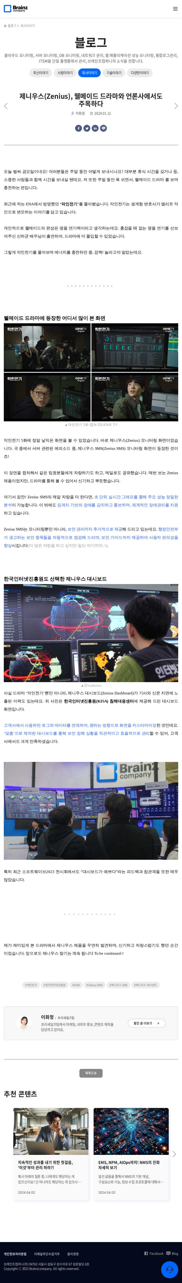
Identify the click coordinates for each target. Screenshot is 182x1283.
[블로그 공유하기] (103, 128)
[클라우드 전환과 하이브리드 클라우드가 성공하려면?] (176, 106)
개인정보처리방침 (15, 1253)
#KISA (76, 985)
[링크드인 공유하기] (95, 128)
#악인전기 (31, 985)
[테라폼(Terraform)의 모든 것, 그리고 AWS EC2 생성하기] (6, 106)
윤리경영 (73, 1253)
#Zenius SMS (94, 985)
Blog (175, 1253)
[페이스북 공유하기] (78, 128)
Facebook (157, 1253)
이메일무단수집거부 (47, 1253)
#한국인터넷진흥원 (55, 985)
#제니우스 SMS (118, 985)
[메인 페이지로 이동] (5, 25)
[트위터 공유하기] (86, 128)
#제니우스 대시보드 (145, 985)
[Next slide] (174, 1154)
